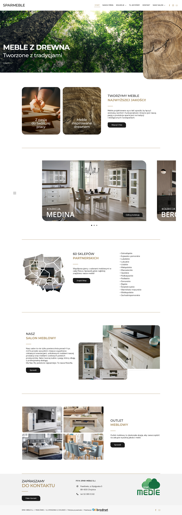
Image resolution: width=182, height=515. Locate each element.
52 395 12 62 (89, 494)
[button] (91, 225)
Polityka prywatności (74, 510)
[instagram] (173, 5)
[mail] (177, 5)
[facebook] (169, 5)
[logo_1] (14, 5)
